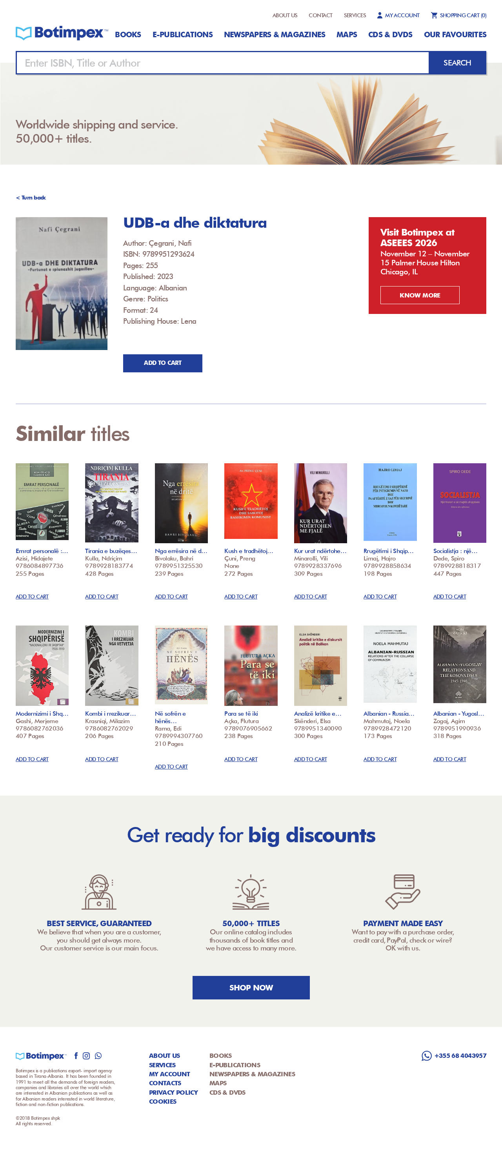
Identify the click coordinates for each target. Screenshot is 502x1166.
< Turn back (31, 197)
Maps (346, 34)
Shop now (251, 987)
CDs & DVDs (390, 34)
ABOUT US (285, 15)
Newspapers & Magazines (274, 34)
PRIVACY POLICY (173, 1092)
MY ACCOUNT (402, 15)
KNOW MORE (420, 295)
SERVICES (355, 15)
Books (128, 34)
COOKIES (162, 1101)
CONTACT (320, 15)
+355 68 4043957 (460, 1055)
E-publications (183, 34)
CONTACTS (165, 1083)
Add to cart (162, 362)
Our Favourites (455, 34)
